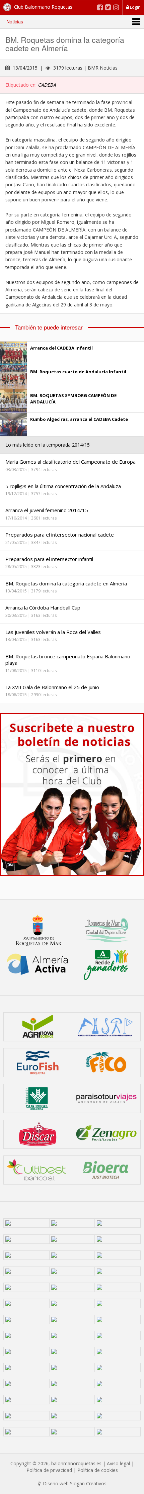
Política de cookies (97, 1470)
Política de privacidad (49, 1470)
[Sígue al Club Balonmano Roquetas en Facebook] (100, 7)
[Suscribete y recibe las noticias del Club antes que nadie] (72, 794)
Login (135, 7)
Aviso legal (118, 1463)
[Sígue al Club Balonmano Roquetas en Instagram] (116, 7)
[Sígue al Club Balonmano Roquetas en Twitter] (108, 7)
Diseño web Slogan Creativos (74, 1483)
